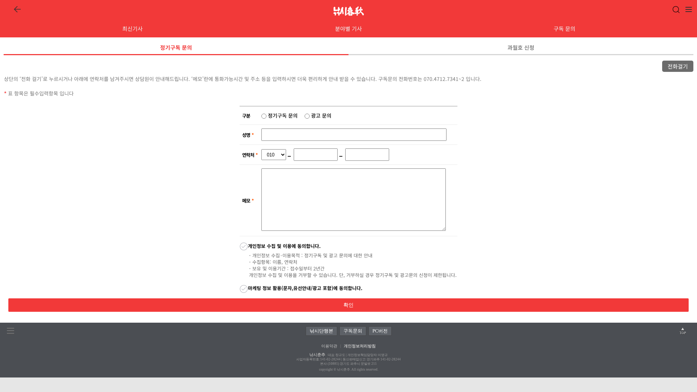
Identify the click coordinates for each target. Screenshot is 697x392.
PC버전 (380, 331)
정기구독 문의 (176, 47)
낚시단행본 (321, 331)
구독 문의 (564, 28)
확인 (348, 305)
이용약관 (329, 346)
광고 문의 (320, 115)
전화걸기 (678, 66)
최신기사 (132, 28)
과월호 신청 (521, 47)
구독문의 (352, 331)
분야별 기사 (348, 28)
